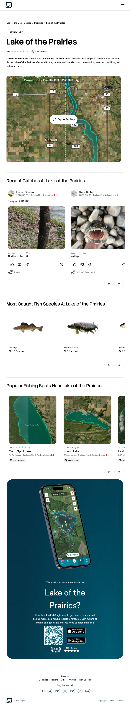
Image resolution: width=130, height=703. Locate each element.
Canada (27, 22)
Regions (54, 679)
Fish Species (85, 679)
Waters (72, 679)
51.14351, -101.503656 (61, 80)
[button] (64, 119)
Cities (64, 679)
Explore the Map (14, 22)
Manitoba (38, 22)
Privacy (120, 700)
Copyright (102, 700)
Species (11, 253)
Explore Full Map (66, 119)
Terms (111, 700)
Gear (28, 253)
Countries (43, 679)
